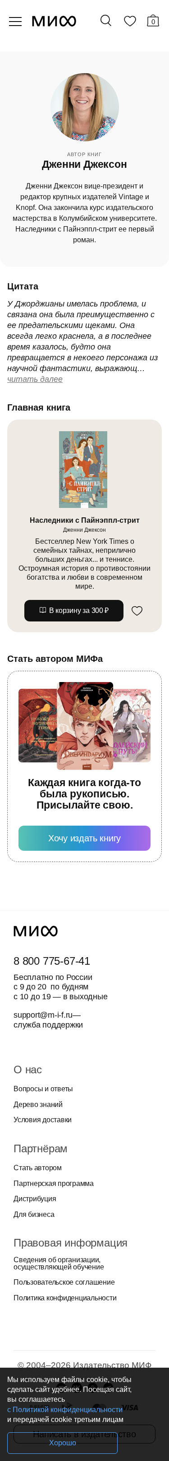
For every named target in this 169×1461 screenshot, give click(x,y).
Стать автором (38, 1168)
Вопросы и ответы (43, 1089)
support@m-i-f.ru (43, 1014)
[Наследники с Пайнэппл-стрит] (84, 469)
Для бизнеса (34, 1214)
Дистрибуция (35, 1199)
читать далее (35, 379)
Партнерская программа (54, 1183)
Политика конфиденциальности (65, 1298)
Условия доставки (43, 1120)
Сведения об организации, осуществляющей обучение (59, 1263)
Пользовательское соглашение (64, 1282)
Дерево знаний (38, 1104)
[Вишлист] (130, 23)
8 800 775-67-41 (52, 961)
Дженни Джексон (84, 530)
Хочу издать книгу (84, 838)
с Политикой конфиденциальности (65, 1409)
